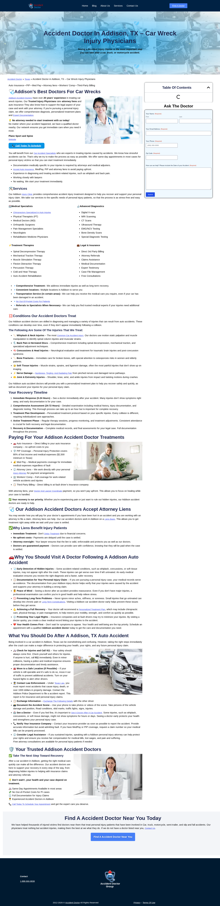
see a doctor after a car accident (86, 713)
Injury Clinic (27, 194)
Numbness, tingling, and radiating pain (53, 373)
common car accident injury (70, 335)
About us (105, 5)
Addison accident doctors (20, 98)
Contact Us (132, 5)
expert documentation (23, 115)
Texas (27, 79)
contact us (150, 828)
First (147, 117)
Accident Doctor (14, 79)
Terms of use (149, 903)
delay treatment (51, 534)
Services (118, 5)
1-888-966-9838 (27, 881)
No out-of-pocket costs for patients (33, 301)
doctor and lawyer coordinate (48, 491)
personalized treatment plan (92, 609)
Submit (150, 194)
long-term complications (53, 602)
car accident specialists (45, 153)
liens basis (109, 519)
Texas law (59, 683)
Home (85, 5)
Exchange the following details (58, 701)
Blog (94, 5)
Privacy (137, 903)
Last (180, 117)
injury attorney (19, 473)
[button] (208, 87)
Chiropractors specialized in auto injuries (32, 212)
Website (12, 139)
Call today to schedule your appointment (31, 804)
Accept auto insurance (23, 169)
